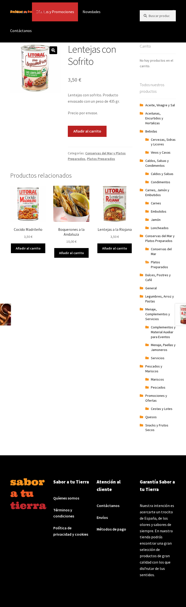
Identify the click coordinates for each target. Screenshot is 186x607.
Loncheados (160, 228)
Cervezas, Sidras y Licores (163, 142)
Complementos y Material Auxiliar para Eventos (163, 332)
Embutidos (158, 211)
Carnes (156, 203)
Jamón (156, 219)
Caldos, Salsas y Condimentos (157, 163)
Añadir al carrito (87, 131)
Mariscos (157, 379)
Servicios (157, 358)
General (151, 288)
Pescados (158, 387)
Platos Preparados (101, 159)
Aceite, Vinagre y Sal (160, 105)
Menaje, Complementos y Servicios (157, 314)
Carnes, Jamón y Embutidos (157, 192)
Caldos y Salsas (162, 174)
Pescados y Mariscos (153, 368)
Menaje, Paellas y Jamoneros (163, 347)
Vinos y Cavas (160, 152)
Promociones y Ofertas (156, 398)
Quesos (151, 417)
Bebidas (151, 131)
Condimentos (160, 182)
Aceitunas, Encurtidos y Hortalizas (154, 118)
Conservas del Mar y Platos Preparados (160, 238)
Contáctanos (21, 30)
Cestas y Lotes (161, 409)
